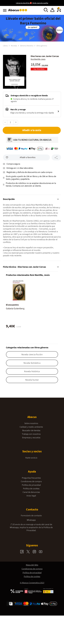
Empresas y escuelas (31, 437)
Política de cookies (31, 488)
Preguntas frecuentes (31, 477)
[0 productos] (59, 11)
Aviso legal (31, 495)
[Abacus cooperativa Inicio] (18, 11)
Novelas (14, 45)
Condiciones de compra (31, 481)
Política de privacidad (31, 485)
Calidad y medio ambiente (31, 426)
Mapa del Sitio (32, 565)
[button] (52, 10)
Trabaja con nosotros (31, 434)
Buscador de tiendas (31, 430)
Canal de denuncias (31, 492)
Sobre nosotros (31, 423)
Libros (5, 45)
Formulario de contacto (31, 515)
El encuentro (12, 304)
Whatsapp (31, 520)
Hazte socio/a (31, 457)
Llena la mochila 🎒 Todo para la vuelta (32, 3)
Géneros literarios (27, 45)
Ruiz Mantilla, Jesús (38, 59)
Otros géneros (41, 45)
